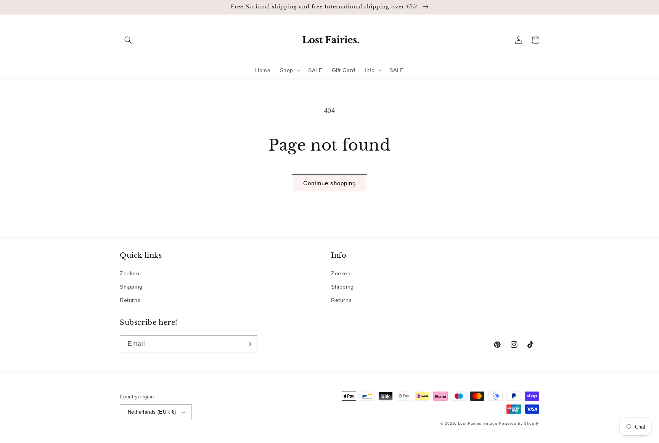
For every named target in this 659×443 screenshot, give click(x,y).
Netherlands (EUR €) (152, 412)
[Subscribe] (248, 344)
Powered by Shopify (519, 423)
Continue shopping (329, 183)
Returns (130, 300)
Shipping (131, 287)
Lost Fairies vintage (478, 423)
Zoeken (130, 273)
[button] (128, 40)
